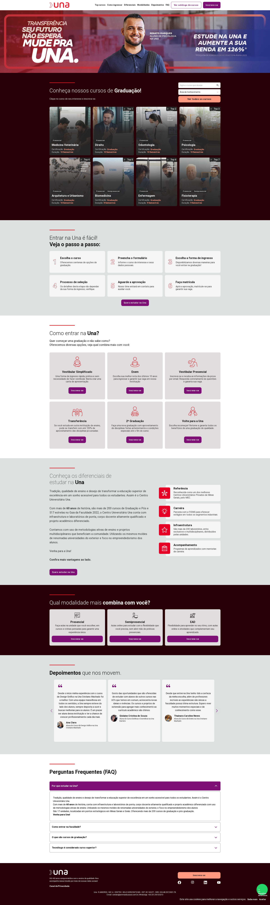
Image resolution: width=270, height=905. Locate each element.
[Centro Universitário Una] (61, 5)
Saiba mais (252, 899)
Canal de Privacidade (59, 886)
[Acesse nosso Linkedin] (205, 883)
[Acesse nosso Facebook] (179, 883)
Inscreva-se (212, 5)
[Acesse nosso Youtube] (218, 883)
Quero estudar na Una (135, 303)
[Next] (217, 711)
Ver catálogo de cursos (186, 5)
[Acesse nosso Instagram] (192, 883)
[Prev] (51, 711)
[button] (199, 92)
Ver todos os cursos (199, 99)
